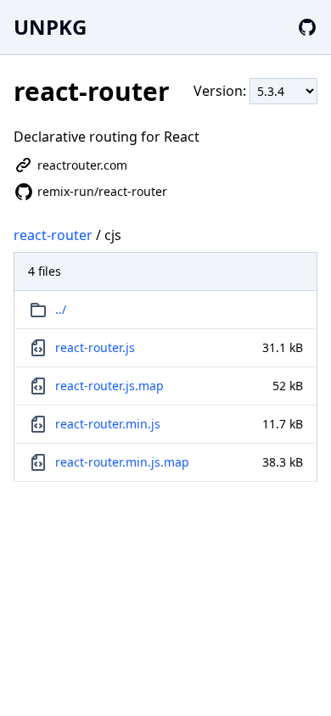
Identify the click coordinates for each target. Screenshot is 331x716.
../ (60, 309)
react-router (53, 235)
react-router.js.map (109, 386)
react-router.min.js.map (122, 462)
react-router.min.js (107, 424)
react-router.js (95, 347)
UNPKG (50, 27)
